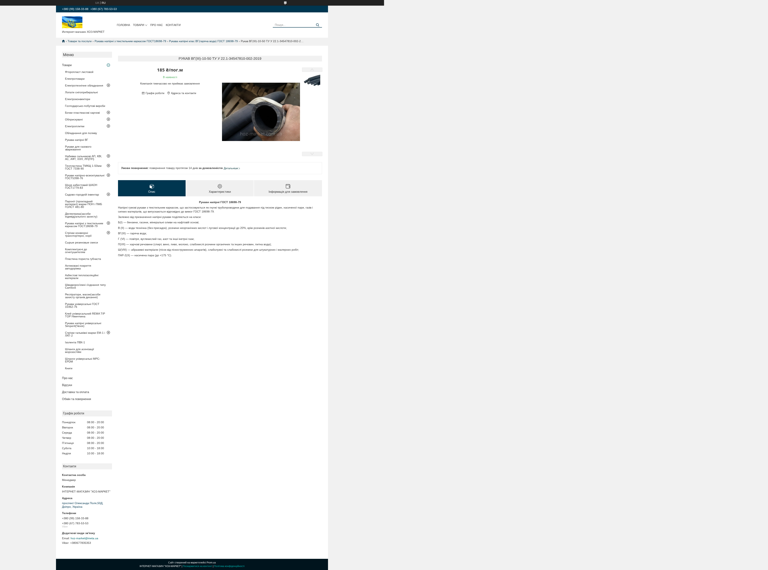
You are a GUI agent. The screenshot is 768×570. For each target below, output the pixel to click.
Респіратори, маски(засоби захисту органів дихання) (82, 296)
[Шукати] (317, 25)
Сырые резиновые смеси (81, 242)
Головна (123, 25)
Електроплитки (74, 126)
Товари (138, 25)
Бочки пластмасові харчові (82, 112)
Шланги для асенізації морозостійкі (79, 351)
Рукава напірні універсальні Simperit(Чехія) (83, 325)
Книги (68, 368)
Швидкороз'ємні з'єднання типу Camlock (85, 286)
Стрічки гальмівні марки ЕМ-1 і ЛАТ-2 (85, 334)
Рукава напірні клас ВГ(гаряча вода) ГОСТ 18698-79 (203, 41)
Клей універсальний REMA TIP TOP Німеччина (85, 315)
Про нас (156, 25)
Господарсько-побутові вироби (85, 105)
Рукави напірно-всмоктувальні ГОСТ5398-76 (84, 177)
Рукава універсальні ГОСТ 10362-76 (82, 305)
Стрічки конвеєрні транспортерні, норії (78, 234)
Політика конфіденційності (229, 566)
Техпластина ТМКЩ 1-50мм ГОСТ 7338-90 (83, 167)
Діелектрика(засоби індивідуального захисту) (81, 215)
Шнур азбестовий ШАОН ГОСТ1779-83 (81, 186)
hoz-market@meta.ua (84, 538)
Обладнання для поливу (81, 133)
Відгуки (67, 385)
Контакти (173, 25)
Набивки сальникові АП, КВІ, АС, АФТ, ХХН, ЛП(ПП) (83, 158)
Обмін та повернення (76, 399)
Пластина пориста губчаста (83, 258)
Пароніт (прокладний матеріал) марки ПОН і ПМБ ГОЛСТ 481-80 (83, 204)
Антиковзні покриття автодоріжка (78, 267)
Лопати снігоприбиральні (81, 92)
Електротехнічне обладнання (84, 85)
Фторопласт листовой (79, 71)
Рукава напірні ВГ (76, 139)
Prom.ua (211, 562)
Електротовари (75, 78)
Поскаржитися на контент (197, 566)
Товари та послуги (80, 41)
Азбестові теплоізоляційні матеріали (81, 277)
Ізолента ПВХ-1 (75, 342)
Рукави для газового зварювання (78, 148)
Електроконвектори (77, 99)
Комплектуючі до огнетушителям (76, 251)
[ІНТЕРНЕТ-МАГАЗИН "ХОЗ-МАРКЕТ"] (72, 22)
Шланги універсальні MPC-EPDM (82, 360)
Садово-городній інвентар (82, 194)
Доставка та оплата (75, 392)
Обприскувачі (74, 119)
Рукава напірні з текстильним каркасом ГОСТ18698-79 (130, 41)
